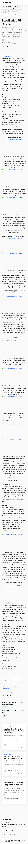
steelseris (15, 14)
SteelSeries (5, 12)
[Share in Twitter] (10, 47)
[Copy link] (13, 47)
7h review (8, 6)
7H (3, 6)
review (20, 8)
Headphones (13, 8)
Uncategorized (5, 16)
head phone (5, 8)
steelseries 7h (13, 12)
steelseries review (7, 14)
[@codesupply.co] (9, 830)
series (4, 10)
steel (9, 10)
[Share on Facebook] (7, 47)
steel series (15, 10)
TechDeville (6, 2)
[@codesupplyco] (3, 830)
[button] (24, 2)
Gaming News (16, 6)
